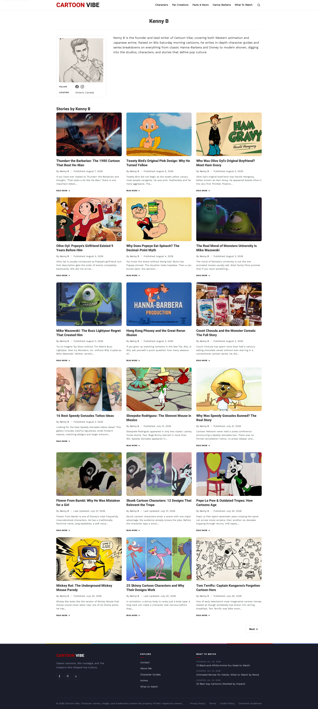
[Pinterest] (68, 676)
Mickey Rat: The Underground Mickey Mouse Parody (84, 587)
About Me (146, 668)
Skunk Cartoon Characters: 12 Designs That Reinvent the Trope (158, 502)
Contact (145, 662)
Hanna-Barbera (222, 4)
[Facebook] (77, 86)
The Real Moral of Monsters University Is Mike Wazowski (226, 248)
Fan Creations (180, 4)
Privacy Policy (197, 703)
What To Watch (243, 4)
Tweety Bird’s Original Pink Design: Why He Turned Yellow (158, 163)
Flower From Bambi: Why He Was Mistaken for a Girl (88, 502)
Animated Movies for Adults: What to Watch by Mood (227, 673)
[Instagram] (82, 86)
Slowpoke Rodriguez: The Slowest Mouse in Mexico (158, 417)
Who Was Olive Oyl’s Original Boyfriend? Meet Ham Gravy (225, 163)
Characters (161, 4)
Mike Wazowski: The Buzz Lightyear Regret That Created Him (88, 332)
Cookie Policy (227, 703)
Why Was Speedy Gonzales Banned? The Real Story (226, 417)
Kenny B (64, 171)
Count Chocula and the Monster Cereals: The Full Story (226, 332)
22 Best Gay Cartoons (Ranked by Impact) (220, 682)
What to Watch (149, 686)
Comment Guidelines (250, 703)
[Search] (259, 5)
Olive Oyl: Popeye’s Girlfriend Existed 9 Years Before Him (84, 248)
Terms (212, 703)
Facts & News (200, 4)
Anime (144, 680)
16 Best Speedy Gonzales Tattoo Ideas (85, 415)
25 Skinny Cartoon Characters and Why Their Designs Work (155, 587)
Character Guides (150, 674)
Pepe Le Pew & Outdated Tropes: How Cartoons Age (224, 502)
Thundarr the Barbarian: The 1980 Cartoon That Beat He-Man (88, 163)
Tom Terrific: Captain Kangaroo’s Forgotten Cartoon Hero (228, 587)
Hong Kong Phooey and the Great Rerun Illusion (155, 332)
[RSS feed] (76, 676)
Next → (253, 629)
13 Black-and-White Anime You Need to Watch (223, 664)
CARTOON (70, 655)
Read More (63, 190)
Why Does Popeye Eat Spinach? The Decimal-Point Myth (152, 248)
